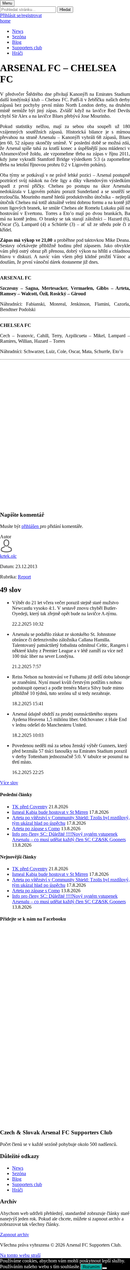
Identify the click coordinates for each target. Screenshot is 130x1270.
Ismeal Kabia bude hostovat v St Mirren (50, 812)
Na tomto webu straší (20, 1255)
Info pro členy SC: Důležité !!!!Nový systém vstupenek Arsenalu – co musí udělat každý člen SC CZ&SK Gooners (69, 836)
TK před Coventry (29, 806)
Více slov (9, 782)
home (5, 20)
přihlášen (30, 526)
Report (24, 576)
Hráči (17, 53)
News (17, 31)
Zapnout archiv (14, 1234)
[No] (104, 1268)
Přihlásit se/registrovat (21, 15)
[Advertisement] (65, 440)
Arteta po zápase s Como (36, 828)
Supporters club (27, 47)
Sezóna (19, 36)
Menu (7, 3)
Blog (16, 42)
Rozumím (91, 1267)
